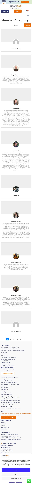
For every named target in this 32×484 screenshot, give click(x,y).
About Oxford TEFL (6, 420)
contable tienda (16, 49)
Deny (16, 474)
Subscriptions (5, 447)
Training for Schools (6, 406)
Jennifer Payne (16, 295)
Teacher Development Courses (9, 377)
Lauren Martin (16, 108)
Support (16, 195)
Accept (16, 470)
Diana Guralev (16, 151)
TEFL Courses (5, 345)
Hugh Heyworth (16, 75)
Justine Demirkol (16, 331)
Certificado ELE (5, 432)
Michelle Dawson (16, 262)
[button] (28, 15)
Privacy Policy (19, 482)
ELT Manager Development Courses (11, 397)
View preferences (16, 478)
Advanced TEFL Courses (8, 359)
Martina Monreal (16, 221)
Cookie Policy (12, 482)
